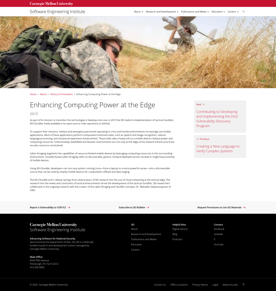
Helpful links (179, 224)
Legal (215, 284)
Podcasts (177, 239)
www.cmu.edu (230, 284)
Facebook (219, 229)
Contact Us (160, 284)
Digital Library (180, 229)
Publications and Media (143, 239)
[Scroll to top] (244, 284)
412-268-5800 (37, 267)
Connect (218, 224)
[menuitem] (58, 11)
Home (33, 94)
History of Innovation (61, 94)
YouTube (219, 244)
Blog (174, 234)
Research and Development (146, 234)
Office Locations (179, 284)
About (43, 94)
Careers (135, 249)
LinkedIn (218, 234)
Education (136, 244)
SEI (132, 224)
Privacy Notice (200, 284)
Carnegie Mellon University (53, 284)
